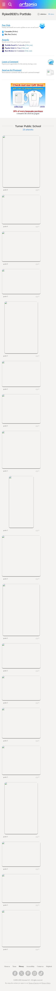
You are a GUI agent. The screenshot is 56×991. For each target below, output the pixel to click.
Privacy (21, 966)
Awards (5, 40)
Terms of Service (34, 983)
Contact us (40, 966)
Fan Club (6, 25)
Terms (14, 966)
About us (7, 966)
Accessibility (30, 966)
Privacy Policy (46, 983)
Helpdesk (49, 966)
